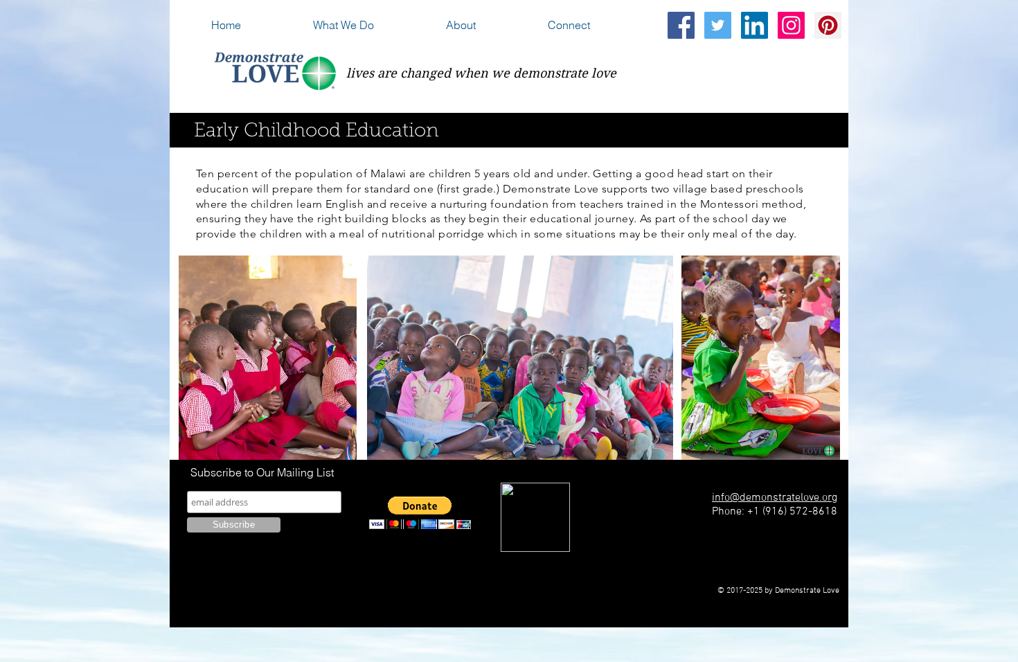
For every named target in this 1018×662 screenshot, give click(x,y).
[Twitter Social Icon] (717, 25)
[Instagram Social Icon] (791, 25)
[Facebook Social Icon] (681, 25)
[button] (372, 25)
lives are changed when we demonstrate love (481, 73)
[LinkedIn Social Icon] (754, 25)
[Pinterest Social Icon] (827, 25)
